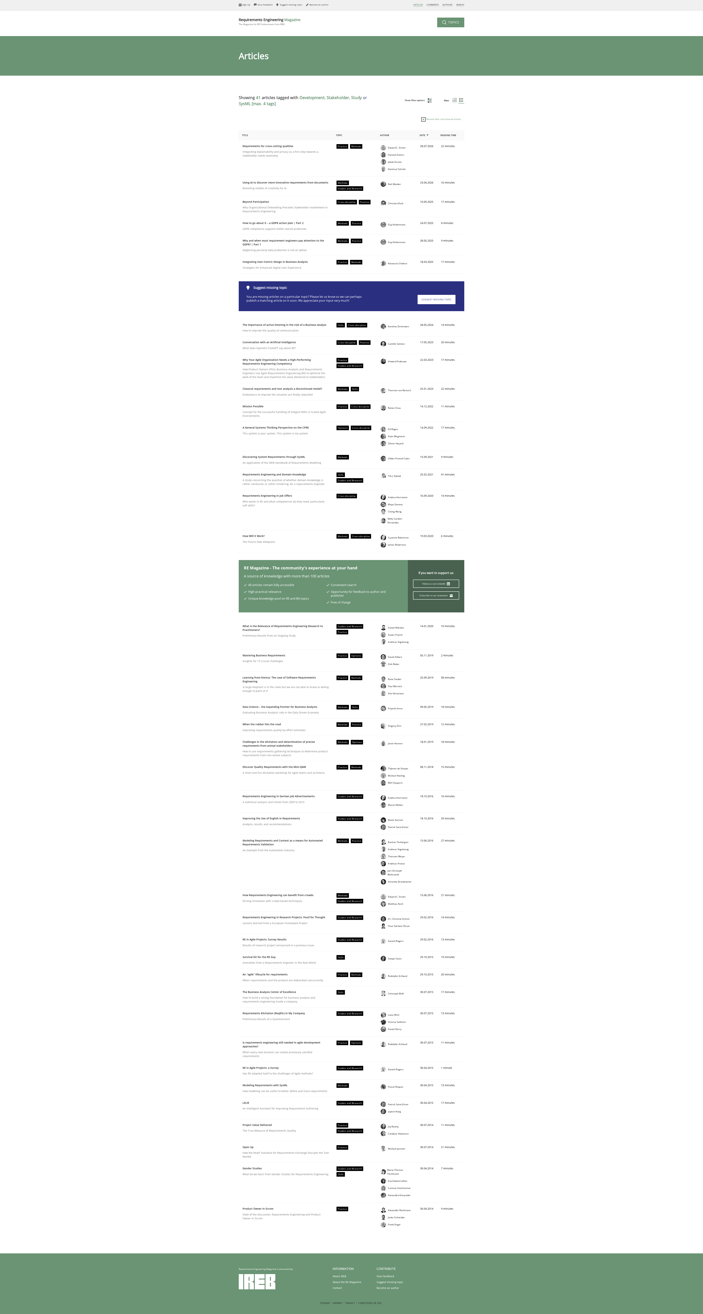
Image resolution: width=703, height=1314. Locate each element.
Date (422, 135)
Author (384, 135)
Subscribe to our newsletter (434, 595)
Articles (418, 4)
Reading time (448, 135)
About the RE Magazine (347, 1282)
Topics (453, 22)
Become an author (388, 1288)
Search (460, 4)
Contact (337, 1288)
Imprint (337, 1303)
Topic (339, 135)
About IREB (339, 1276)
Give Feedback (385, 1276)
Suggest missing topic (436, 299)
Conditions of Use (370, 1303)
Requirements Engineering (269, 21)
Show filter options (415, 100)
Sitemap (325, 1303)
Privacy (350, 1303)
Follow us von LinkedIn (434, 583)
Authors (447, 4)
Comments (433, 4)
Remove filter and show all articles (443, 119)
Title (245, 135)
